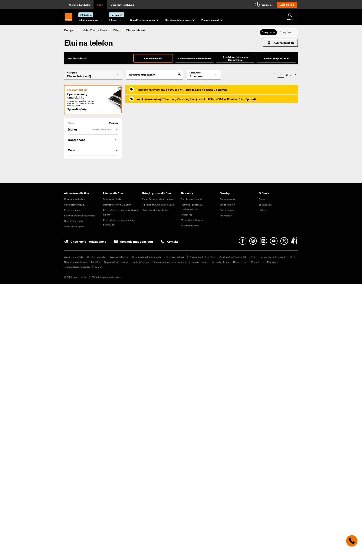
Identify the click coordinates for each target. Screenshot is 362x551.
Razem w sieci (240, 261)
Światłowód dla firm (113, 199)
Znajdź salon (265, 204)
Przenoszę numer (73, 210)
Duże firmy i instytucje (122, 4)
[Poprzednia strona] (273, 75)
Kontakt (172, 241)
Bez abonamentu (153, 58)
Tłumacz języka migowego (77, 266)
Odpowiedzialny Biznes (116, 261)
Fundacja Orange (140, 261)
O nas (262, 199)
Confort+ (99, 266)
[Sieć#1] (294, 240)
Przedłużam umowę (74, 204)
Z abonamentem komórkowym (194, 58)
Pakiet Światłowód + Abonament (158, 199)
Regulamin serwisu (96, 256)
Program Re (257, 261)
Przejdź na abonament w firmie (79, 215)
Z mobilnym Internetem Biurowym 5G (235, 58)
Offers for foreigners (74, 226)
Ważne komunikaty (73, 256)
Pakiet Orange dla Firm (276, 58)
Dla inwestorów (227, 199)
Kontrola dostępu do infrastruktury (170, 261)
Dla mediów (226, 215)
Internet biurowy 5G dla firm (117, 204)
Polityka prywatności (175, 256)
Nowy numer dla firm (74, 199)
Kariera (262, 210)
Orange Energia (199, 261)
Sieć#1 (253, 256)
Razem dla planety (220, 261)
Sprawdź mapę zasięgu (136, 241)
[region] (161, 30)
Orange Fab (187, 214)
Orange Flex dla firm (74, 220)
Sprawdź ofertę (77, 109)
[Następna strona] (295, 75)
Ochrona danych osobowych (146, 256)
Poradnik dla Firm (190, 225)
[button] (70, 30)
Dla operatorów (227, 204)
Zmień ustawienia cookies (202, 256)
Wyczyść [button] (113, 123)
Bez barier (267, 4)
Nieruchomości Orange (75, 261)
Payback (271, 261)
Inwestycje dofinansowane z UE (276, 256)
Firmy (100, 4)
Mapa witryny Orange (191, 220)
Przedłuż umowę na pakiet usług (158, 204)
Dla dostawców (227, 210)
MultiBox (95, 261)
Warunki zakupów (119, 256)
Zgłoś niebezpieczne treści (232, 256)
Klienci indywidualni (79, 4)
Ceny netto (268, 32)
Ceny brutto (287, 32)
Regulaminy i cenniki (191, 199)
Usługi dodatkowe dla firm (155, 210)
